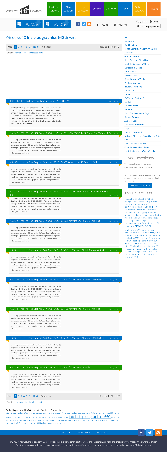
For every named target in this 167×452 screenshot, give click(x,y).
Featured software (54, 8)
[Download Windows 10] (24, 9)
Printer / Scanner (132, 83)
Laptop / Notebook (133, 132)
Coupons (111, 9)
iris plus (86, 420)
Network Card (130, 75)
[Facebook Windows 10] (141, 432)
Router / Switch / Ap (133, 86)
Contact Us (101, 432)
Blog (125, 9)
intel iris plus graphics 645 (16, 413)
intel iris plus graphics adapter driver (104, 420)
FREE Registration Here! (139, 185)
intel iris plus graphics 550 (103, 413)
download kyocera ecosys (141, 235)
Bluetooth (129, 41)
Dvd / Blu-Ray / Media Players (137, 113)
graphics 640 (86, 413)
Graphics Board (131, 56)
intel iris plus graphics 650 (90, 416)
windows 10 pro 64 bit (148, 201)
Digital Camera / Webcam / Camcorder (141, 48)
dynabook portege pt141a (135, 223)
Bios (126, 37)
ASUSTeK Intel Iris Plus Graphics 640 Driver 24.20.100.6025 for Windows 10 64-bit (50, 367)
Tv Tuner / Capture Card (135, 98)
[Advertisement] (64, 77)
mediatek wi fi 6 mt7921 (134, 199)
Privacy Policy (83, 432)
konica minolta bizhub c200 (136, 209)
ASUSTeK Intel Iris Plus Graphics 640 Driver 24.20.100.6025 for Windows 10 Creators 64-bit (55, 220)
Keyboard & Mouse (133, 67)
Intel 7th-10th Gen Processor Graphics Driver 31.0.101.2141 (39, 100)
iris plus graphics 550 (72, 413)
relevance (19, 52)
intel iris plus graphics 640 (58, 417)
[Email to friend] (89, 24)
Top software (83, 8)
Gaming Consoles (132, 117)
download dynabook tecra (137, 227)
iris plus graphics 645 (28, 420)
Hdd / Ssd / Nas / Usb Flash (136, 60)
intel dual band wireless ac (143, 215)
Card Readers (130, 45)
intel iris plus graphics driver (49, 420)
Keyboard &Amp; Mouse (135, 143)
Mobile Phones (131, 105)
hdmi (144, 240)
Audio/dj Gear (130, 121)
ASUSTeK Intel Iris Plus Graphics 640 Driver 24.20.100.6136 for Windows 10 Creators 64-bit (55, 308)
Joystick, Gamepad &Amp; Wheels (139, 151)
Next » (36, 46)
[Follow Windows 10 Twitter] (84, 24)
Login (104, 25)
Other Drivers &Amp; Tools (136, 147)
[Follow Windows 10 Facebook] (78, 24)
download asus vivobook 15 (140, 206)
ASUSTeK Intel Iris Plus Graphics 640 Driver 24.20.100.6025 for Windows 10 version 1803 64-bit (57, 279)
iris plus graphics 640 (54, 413)
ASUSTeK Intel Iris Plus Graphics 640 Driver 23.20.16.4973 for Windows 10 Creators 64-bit (54, 162)
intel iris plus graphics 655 (72, 420)
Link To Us (65, 432)
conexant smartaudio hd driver (137, 249)
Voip (126, 128)
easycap (156, 235)
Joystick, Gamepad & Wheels (137, 64)
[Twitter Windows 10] (149, 432)
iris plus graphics (63, 423)
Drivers (154, 9)
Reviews (96, 9)
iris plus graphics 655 (47, 423)
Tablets (127, 94)
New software (68, 8)
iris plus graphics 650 (37, 417)
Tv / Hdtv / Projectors (134, 124)
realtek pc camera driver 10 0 (144, 251)
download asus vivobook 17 (146, 246)
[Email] (158, 432)
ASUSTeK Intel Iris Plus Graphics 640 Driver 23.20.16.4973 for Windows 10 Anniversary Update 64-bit (60, 132)
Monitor (128, 109)
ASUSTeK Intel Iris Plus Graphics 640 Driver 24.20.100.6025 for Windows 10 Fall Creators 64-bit (57, 250)
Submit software (139, 8)
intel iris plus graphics (36, 413)
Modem (127, 102)
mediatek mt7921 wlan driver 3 (137, 238)
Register (122, 25)
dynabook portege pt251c (135, 254)
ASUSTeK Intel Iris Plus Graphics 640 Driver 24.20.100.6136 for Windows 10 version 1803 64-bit (57, 338)
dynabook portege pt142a (141, 220)
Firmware (128, 52)
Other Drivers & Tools (134, 79)
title (26, 52)
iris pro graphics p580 (30, 423)
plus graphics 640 (13, 423)
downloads (33, 52)
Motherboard (130, 71)
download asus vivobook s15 (136, 204)
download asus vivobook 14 (141, 242)
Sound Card (129, 90)
